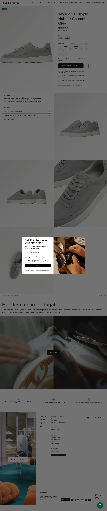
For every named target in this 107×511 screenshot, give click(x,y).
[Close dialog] (83, 238)
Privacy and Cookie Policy (45, 270)
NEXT (37, 265)
